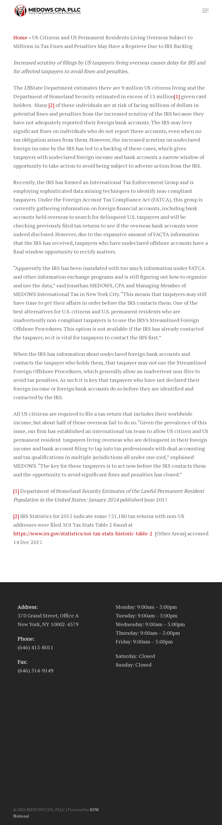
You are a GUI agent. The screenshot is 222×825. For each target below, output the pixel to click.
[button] (205, 11)
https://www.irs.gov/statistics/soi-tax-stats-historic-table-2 (83, 533)
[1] (177, 96)
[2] (51, 104)
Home (20, 37)
